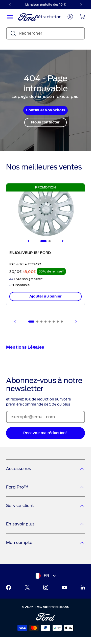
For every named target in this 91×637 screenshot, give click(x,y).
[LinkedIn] (82, 587)
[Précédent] (10, 5)
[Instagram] (45, 587)
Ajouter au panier (45, 296)
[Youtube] (64, 587)
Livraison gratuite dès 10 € (45, 4)
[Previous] (28, 241)
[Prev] (15, 321)
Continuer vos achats (45, 110)
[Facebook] (8, 587)
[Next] (63, 241)
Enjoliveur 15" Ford (30, 253)
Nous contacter (45, 122)
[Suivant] (81, 5)
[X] (27, 587)
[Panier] (82, 16)
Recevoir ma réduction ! (45, 433)
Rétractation (48, 16)
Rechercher (30, 33)
